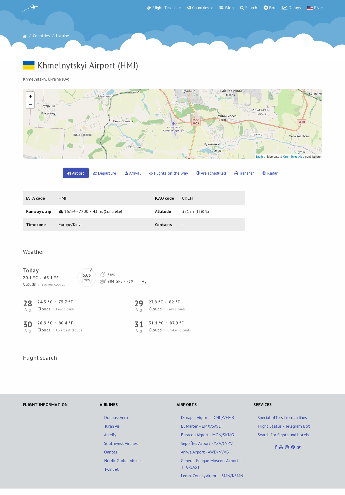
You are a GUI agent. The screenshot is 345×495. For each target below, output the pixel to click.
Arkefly (110, 434)
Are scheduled (213, 173)
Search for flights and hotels (283, 434)
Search (250, 7)
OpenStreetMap (293, 156)
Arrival (134, 173)
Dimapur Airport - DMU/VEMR (207, 417)
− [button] (30, 104)
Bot (272, 7)
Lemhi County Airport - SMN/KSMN (212, 475)
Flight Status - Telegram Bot (284, 426)
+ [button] (30, 96)
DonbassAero (116, 417)
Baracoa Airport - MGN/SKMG (207, 434)
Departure (106, 173)
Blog (229, 7)
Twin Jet (111, 469)
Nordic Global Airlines (123, 460)
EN (316, 7)
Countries (200, 7)
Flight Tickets (164, 7)
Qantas (110, 452)
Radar (272, 173)
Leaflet (260, 156)
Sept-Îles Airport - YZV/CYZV (207, 443)
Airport (77, 173)
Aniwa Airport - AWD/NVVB (205, 452)
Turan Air (111, 426)
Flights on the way (170, 173)
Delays (294, 7)
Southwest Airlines (121, 443)
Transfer (246, 173)
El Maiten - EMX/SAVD (201, 426)
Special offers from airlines (282, 417)
